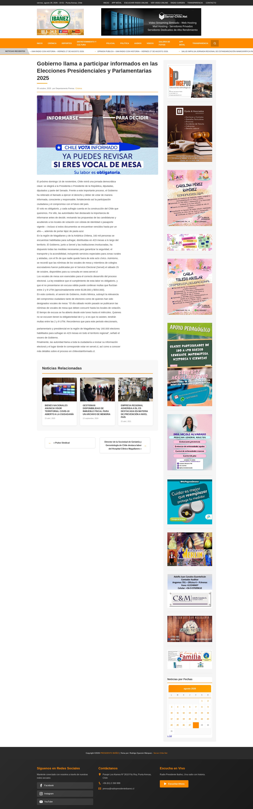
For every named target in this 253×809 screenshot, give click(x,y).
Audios (137, 43)
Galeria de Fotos (164, 43)
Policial (110, 43)
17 (171, 719)
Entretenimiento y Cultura (86, 43)
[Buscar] (215, 43)
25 (178, 725)
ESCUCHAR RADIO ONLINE (136, 3)
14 (196, 713)
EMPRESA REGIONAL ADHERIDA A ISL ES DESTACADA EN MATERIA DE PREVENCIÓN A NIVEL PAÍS (134, 411)
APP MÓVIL (117, 3)
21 (196, 719)
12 (184, 713)
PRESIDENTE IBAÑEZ (109, 753)
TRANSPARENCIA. (195, 3)
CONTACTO (211, 3)
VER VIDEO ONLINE (159, 3)
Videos (150, 43)
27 (190, 725)
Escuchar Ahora (176, 784)
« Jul (169, 736)
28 (196, 725)
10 (171, 713)
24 (171, 725)
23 (208, 719)
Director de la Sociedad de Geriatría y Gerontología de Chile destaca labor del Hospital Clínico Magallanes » (123, 445)
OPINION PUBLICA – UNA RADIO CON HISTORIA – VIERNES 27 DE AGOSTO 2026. (40, 51)
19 (184, 719)
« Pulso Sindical (61, 443)
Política (124, 43)
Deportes (67, 43)
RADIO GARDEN (178, 3)
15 (202, 713)
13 (190, 713)
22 (202, 719)
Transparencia (200, 43)
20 (190, 719)
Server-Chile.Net (160, 753)
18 (178, 719)
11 (178, 713)
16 (208, 713)
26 (184, 725)
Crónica (52, 43)
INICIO (106, 3)
